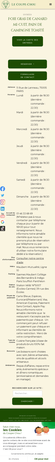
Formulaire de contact (27, 75)
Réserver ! (27, 64)
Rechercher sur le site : (27, 388)
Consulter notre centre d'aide (30, 260)
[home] (18, 4)
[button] (50, 4)
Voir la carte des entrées (27, 41)
